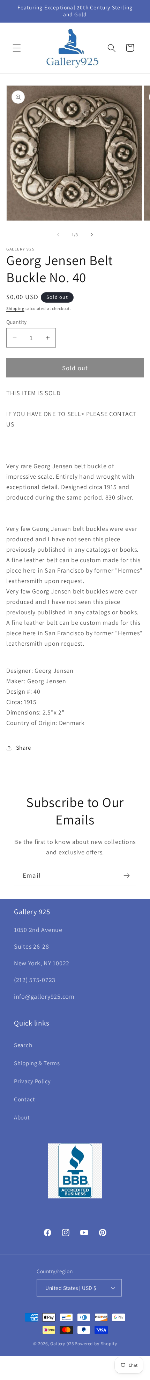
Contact (24, 1099)
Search (23, 1045)
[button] (17, 48)
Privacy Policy (32, 1081)
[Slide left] (58, 234)
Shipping (15, 308)
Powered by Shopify (96, 1344)
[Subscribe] (126, 875)
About (22, 1117)
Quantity (16, 321)
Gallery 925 (62, 1344)
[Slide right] (91, 234)
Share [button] (23, 747)
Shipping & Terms (37, 1063)
